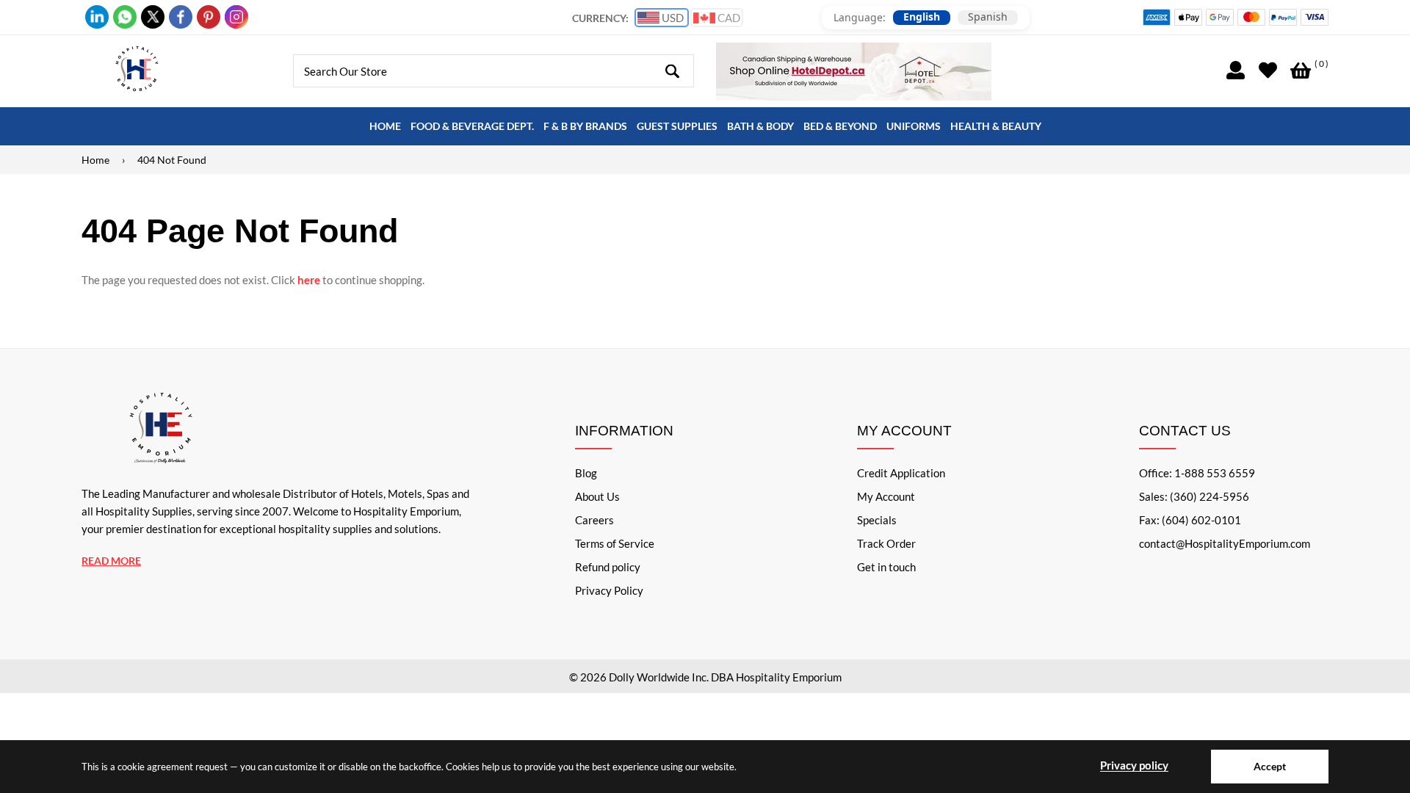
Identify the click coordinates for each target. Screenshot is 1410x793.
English (921, 16)
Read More (111, 560)
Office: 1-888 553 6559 (1197, 472)
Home (95, 159)
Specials (877, 519)
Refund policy (607, 566)
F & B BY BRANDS (585, 126)
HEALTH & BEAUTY (995, 126)
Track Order (886, 543)
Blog (586, 472)
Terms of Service (614, 543)
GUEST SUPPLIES (677, 126)
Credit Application (901, 472)
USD (671, 17)
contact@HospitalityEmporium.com (1224, 543)
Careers (594, 519)
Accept (1270, 766)
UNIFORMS (913, 126)
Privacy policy (1134, 765)
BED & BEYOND (840, 126)
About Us (597, 496)
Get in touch (886, 566)
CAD (727, 17)
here (308, 279)
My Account (886, 496)
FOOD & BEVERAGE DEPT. (472, 126)
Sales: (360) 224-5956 (1194, 496)
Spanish (988, 16)
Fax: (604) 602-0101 (1190, 519)
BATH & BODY (760, 126)
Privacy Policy (609, 590)
